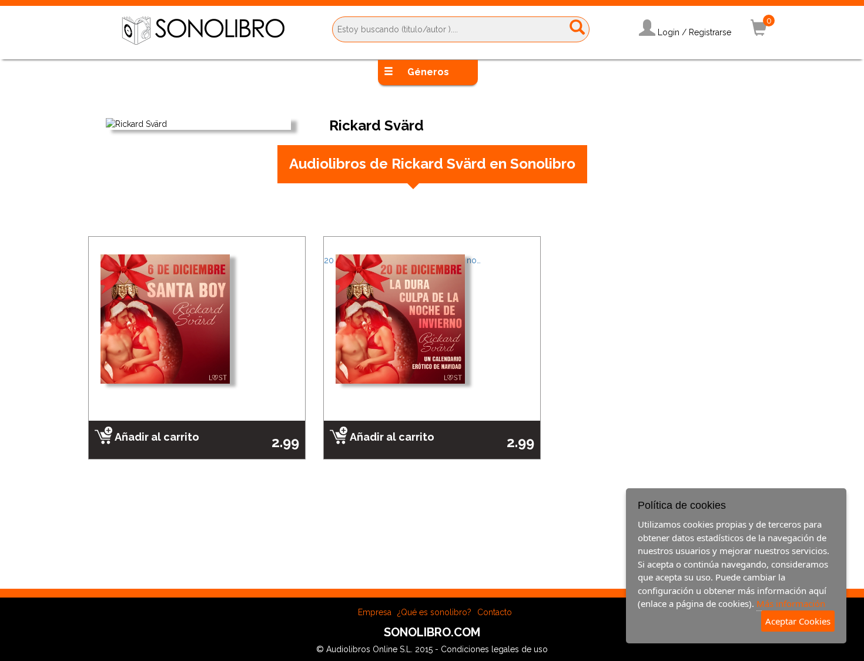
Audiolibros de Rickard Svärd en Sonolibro (432, 163)
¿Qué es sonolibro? (434, 612)
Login (668, 32)
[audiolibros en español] (203, 30)
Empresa (374, 612)
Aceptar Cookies (797, 621)
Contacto (494, 612)
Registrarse (710, 32)
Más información (790, 603)
